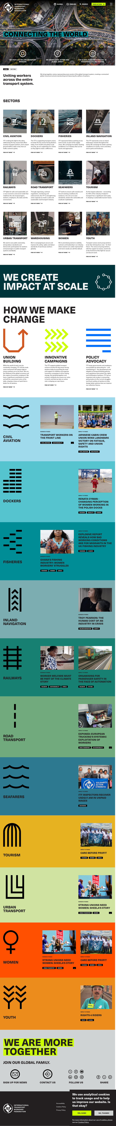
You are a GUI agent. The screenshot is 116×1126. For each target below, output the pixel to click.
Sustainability (57, 443)
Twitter (70, 1071)
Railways (12, 677)
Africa (60, 570)
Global (90, 1020)
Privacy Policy (61, 1110)
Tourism (11, 854)
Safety (96, 628)
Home (6, 69)
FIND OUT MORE (7, 152)
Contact (47, 1075)
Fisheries (12, 561)
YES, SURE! (81, 1113)
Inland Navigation (14, 621)
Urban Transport (14, 908)
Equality (91, 512)
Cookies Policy (61, 1107)
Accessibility (60, 1103)
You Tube (82, 1071)
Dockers (12, 500)
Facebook (76, 1071)
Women (52, 570)
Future (90, 686)
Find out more (7, 387)
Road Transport (14, 737)
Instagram (76, 1077)
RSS (82, 1077)
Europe (99, 512)
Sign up (15, 1075)
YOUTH (9, 1017)
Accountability (98, 747)
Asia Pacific (95, 451)
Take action (97, 4)
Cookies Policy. (83, 1122)
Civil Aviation (11, 438)
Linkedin (70, 1077)
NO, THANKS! (104, 1113)
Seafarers (13, 796)
